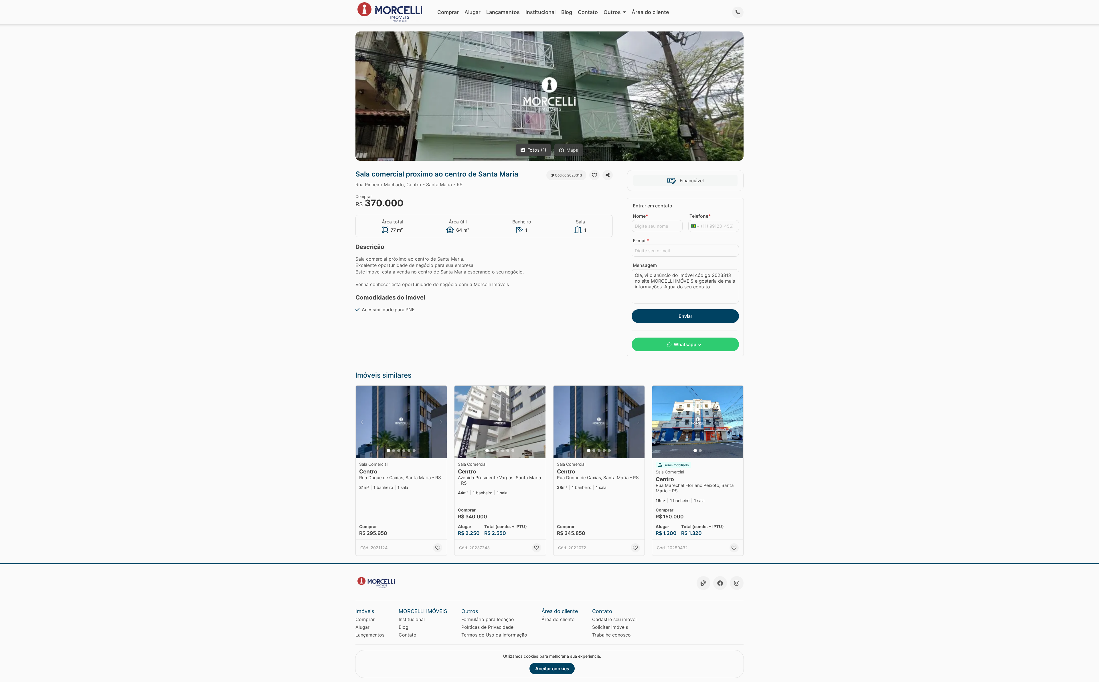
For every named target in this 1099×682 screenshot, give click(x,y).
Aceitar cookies (552, 668)
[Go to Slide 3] (398, 450)
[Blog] (703, 583)
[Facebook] (720, 583)
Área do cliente (650, 12)
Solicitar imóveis (610, 627)
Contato (588, 12)
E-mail (641, 240)
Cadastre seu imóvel (614, 619)
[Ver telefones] (738, 12)
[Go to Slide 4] (403, 450)
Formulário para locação (487, 619)
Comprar (448, 12)
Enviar (685, 316)
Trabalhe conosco (611, 635)
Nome (640, 216)
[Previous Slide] (362, 422)
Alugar (472, 12)
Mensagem (645, 265)
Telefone (700, 216)
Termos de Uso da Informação (494, 635)
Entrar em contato (652, 206)
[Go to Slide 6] (414, 450)
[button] (401, 422)
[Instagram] (737, 583)
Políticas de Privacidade (487, 627)
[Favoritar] (594, 175)
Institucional (540, 12)
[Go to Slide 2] (393, 450)
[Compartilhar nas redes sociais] (607, 175)
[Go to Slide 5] (409, 450)
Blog (566, 12)
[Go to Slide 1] (388, 450)
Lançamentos (503, 12)
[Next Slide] (441, 422)
